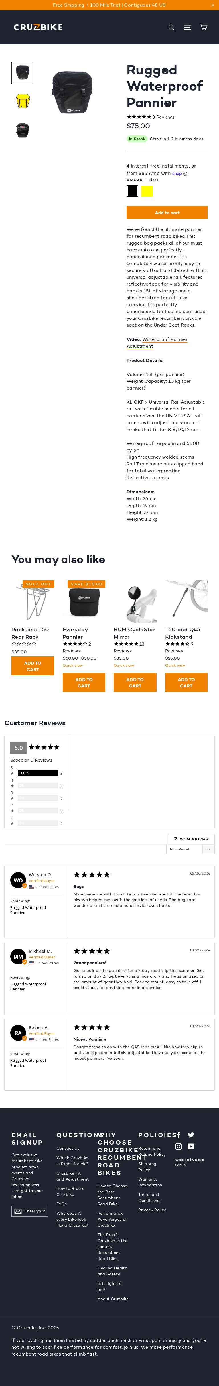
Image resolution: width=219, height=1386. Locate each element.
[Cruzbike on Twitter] (191, 1134)
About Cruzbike (113, 1298)
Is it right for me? (110, 1286)
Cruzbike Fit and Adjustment (72, 1176)
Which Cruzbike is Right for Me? (72, 1160)
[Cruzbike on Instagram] (178, 1146)
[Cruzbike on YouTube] (191, 1146)
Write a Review (194, 839)
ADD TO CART (32, 666)
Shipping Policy (147, 1166)
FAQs (61, 1203)
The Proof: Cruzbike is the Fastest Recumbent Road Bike (113, 1246)
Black (132, 191)
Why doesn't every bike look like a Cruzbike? (72, 1219)
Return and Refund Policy (152, 1151)
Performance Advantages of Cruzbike (112, 1219)
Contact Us (68, 1148)
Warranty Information (150, 1182)
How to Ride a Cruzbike (70, 1191)
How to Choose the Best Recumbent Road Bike (112, 1194)
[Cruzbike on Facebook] (178, 1134)
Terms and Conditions (149, 1197)
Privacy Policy (152, 1209)
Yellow (147, 191)
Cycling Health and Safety (112, 1271)
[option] (72, 130)
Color (143, 180)
